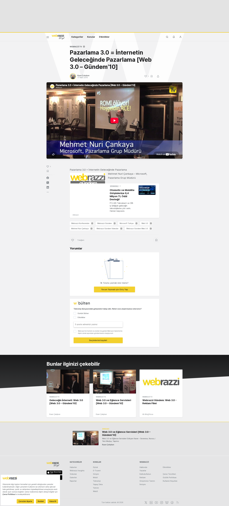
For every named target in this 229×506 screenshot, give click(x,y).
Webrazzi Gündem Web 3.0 (137, 229)
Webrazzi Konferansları (80, 223)
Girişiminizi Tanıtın (147, 481)
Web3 (95, 491)
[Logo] (58, 37)
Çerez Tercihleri (169, 474)
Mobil (95, 477)
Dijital (95, 467)
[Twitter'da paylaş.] (48, 182)
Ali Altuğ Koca (147, 414)
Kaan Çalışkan (54, 414)
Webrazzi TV (76, 47)
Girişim (96, 474)
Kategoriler (77, 37)
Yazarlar (143, 471)
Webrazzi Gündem (104, 223)
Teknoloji (97, 481)
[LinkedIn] (150, 502)
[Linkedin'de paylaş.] (48, 187)
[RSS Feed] (177, 502)
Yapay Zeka (98, 484)
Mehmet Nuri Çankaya (80, 229)
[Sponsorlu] (147, 190)
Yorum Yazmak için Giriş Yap (114, 289)
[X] (145, 502)
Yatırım (96, 488)
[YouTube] (156, 502)
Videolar (73, 474)
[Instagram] (161, 502)
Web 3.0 (144, 223)
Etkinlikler (104, 37)
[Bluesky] (166, 502)
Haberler (73, 467)
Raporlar (73, 481)
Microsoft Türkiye (127, 223)
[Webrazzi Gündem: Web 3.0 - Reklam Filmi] (161, 381)
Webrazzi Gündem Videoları (107, 229)
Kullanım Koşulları (170, 481)
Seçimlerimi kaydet (98, 340)
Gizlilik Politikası (170, 477)
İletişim (143, 484)
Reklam (143, 477)
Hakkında (143, 467)
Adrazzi (76, 215)
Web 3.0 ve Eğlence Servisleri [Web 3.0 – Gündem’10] (126, 433)
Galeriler (73, 477)
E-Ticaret (97, 471)
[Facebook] (171, 502)
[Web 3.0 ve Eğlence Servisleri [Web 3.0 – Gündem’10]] (114, 381)
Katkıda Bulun (145, 474)
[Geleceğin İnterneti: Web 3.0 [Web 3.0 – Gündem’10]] (68, 381)
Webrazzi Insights (77, 471)
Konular (91, 37)
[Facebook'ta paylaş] (48, 178)
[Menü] (48, 37)
